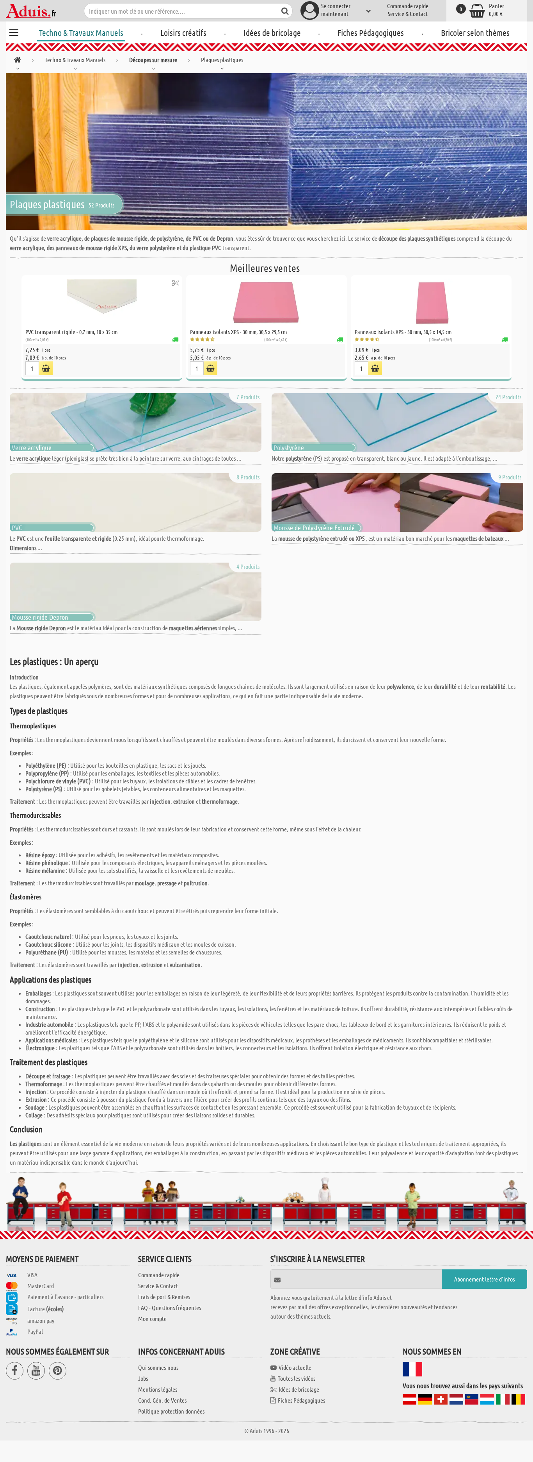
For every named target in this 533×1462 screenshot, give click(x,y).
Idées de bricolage (272, 32)
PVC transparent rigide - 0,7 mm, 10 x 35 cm (71, 331)
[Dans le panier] (46, 368)
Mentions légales (157, 1389)
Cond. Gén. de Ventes (162, 1400)
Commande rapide (407, 5)
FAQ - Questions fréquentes (169, 1307)
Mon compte (152, 1318)
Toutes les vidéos (296, 1378)
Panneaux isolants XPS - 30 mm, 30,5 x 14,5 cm (403, 331)
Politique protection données (171, 1411)
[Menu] (13, 31)
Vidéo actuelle (295, 1367)
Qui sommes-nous (158, 1367)
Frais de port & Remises (164, 1296)
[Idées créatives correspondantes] (175, 282)
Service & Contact (408, 13)
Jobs (143, 1378)
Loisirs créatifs (183, 32)
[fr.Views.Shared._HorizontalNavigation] (17, 61)
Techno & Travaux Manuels (81, 32)
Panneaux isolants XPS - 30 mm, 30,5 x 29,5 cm (238, 331)
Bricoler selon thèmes (475, 32)
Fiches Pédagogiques (371, 32)
